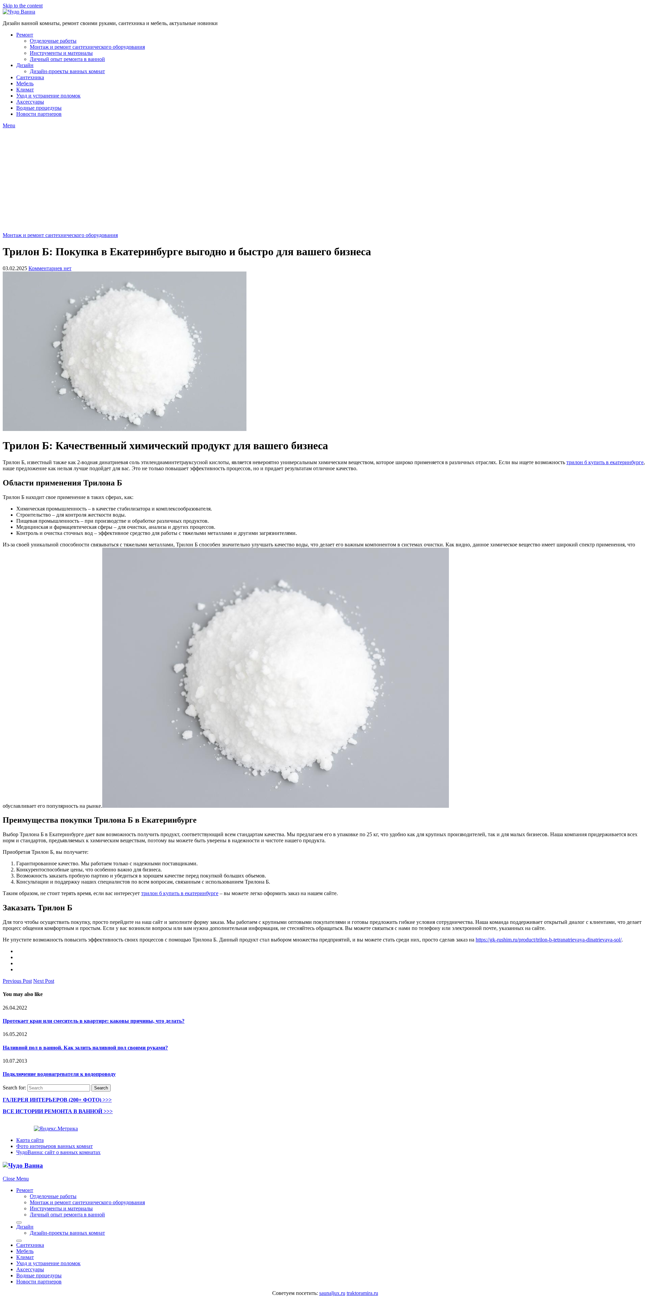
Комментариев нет (49, 268)
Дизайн (25, 65)
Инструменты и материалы (61, 53)
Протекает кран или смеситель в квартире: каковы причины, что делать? (94, 1021)
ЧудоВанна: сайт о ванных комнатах (58, 1152)
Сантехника (30, 77)
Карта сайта (30, 1140)
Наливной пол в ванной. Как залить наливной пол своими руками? (85, 1048)
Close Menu (16, 1179)
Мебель (25, 83)
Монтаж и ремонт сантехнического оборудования (87, 47)
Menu (9, 125)
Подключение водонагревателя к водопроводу (59, 1074)
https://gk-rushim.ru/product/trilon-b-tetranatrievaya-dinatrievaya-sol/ (549, 940)
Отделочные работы (53, 41)
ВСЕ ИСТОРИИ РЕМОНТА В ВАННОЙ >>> (58, 1111)
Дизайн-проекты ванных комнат (67, 71)
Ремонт (24, 35)
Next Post (43, 981)
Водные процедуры (39, 108)
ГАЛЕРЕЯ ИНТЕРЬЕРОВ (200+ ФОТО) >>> (57, 1100)
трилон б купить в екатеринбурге (605, 462)
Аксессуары (30, 102)
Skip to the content (23, 5)
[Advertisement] (325, 179)
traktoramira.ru (362, 1293)
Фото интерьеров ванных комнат (54, 1146)
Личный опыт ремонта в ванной (67, 59)
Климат (25, 89)
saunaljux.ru (332, 1293)
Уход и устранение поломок (48, 96)
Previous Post (17, 981)
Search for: (14, 1087)
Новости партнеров (39, 114)
